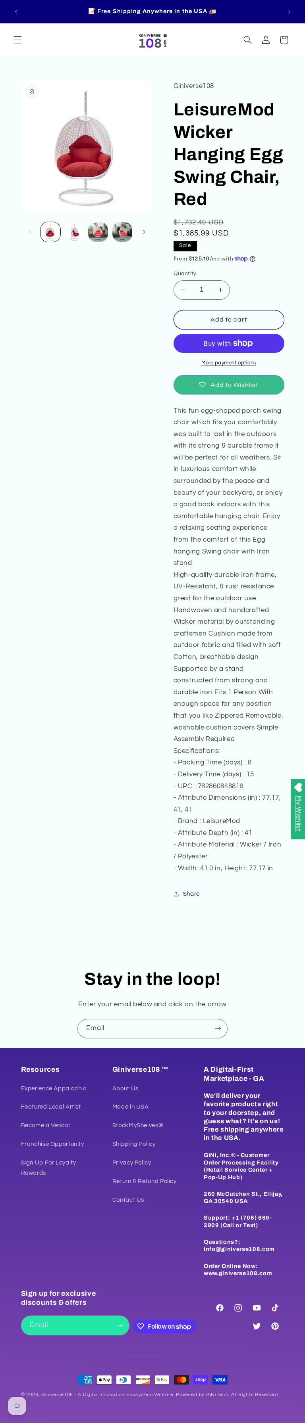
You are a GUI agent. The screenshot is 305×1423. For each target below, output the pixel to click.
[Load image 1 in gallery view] (50, 232)
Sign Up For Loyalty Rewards (48, 1168)
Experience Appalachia (54, 1089)
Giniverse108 (57, 1394)
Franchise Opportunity (52, 1144)
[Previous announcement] (16, 11)
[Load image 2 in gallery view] (74, 232)
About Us (125, 1089)
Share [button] (191, 894)
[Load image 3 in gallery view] (98, 232)
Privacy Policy (131, 1163)
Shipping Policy (133, 1144)
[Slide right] (143, 232)
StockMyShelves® (137, 1125)
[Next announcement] (289, 11)
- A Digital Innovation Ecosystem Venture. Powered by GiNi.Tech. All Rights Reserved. (176, 1394)
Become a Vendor (46, 1125)
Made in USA (130, 1107)
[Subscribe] (218, 1028)
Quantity (185, 273)
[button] (17, 40)
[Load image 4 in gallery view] (122, 232)
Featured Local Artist (51, 1107)
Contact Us (128, 1200)
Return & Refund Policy (144, 1181)
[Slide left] (30, 232)
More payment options (228, 363)
